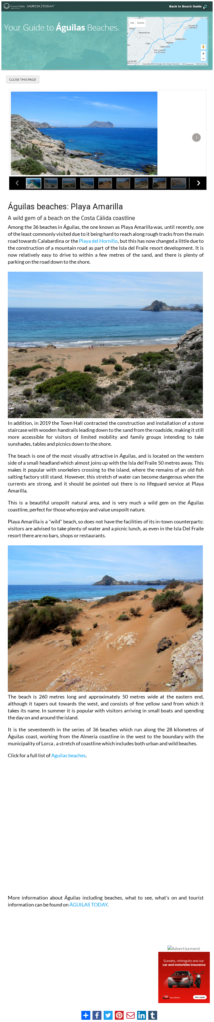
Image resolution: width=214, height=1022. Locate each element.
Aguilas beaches (68, 755)
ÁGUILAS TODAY (88, 904)
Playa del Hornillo (98, 241)
